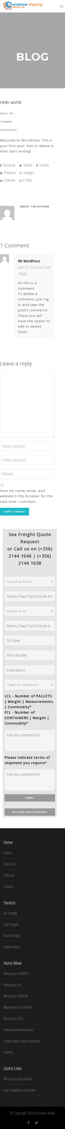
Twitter (27, 165)
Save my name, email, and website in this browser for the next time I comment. (26, 496)
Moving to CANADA (16, 995)
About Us (10, 863)
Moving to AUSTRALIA (18, 1007)
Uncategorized (8, 129)
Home (8, 852)
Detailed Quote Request (30, 812)
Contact (8, 886)
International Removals (18, 1029)
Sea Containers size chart (19, 1090)
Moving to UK (12, 984)
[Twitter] (36, 1122)
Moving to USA (13, 1018)
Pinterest (9, 172)
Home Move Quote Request (22, 1041)
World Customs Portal (18, 1078)
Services (9, 875)
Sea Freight (11, 924)
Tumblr (43, 165)
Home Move (12, 946)
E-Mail (27, 180)
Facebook (8, 165)
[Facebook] (28, 1122)
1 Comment (6, 121)
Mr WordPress (29, 260)
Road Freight (12, 935)
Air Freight (10, 913)
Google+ (28, 172)
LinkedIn (9, 180)
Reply (23, 273)
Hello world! (10, 102)
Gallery (8, 1052)
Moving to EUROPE (16, 973)
